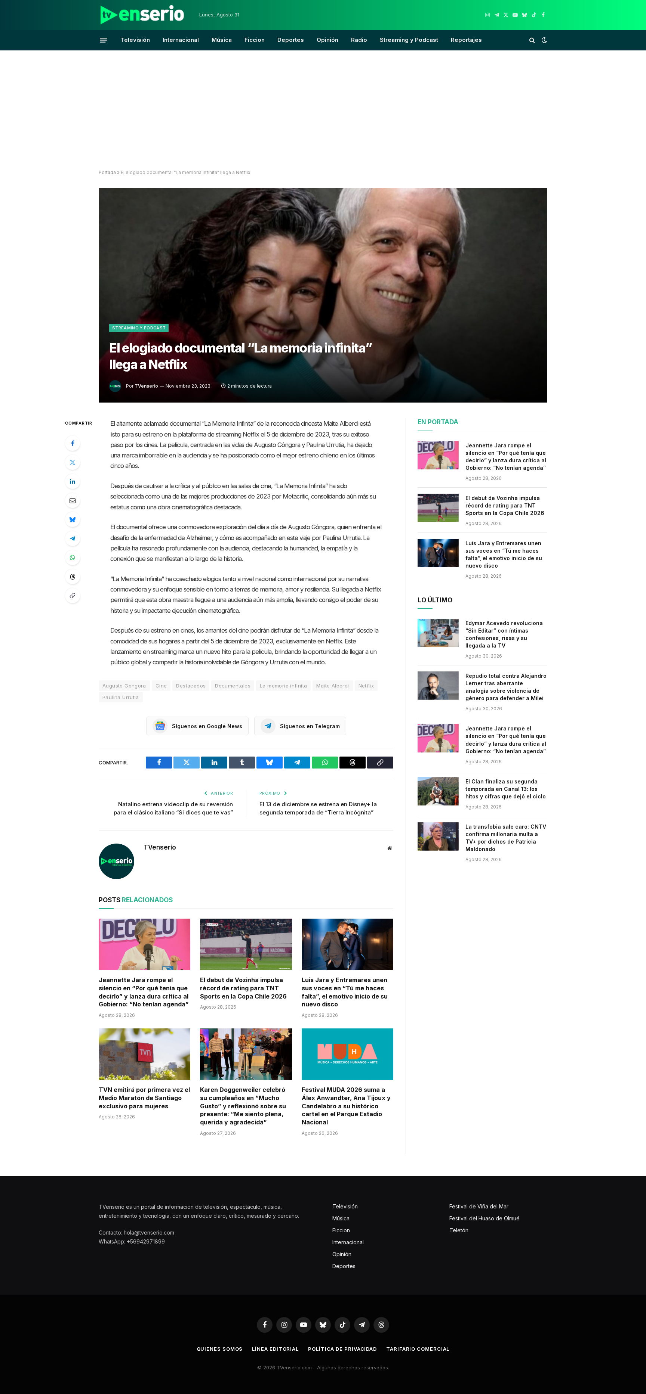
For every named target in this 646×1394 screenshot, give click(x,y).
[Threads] (72, 576)
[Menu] (103, 40)
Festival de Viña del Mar (478, 1206)
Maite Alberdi (332, 686)
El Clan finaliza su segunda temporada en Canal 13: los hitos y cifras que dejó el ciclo (505, 789)
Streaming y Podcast (409, 39)
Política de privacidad (342, 1349)
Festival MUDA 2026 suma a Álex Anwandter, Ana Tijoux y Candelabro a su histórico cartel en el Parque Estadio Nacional (346, 1106)
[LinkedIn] (72, 481)
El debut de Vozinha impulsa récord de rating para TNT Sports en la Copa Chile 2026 (243, 988)
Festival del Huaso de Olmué (484, 1218)
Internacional (181, 39)
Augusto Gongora (124, 686)
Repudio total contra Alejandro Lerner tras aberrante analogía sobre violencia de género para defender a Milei (506, 687)
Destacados (191, 686)
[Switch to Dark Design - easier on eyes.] (543, 40)
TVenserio (146, 386)
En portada (438, 422)
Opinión (327, 39)
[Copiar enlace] (72, 595)
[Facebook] (72, 443)
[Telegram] (72, 538)
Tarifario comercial (417, 1349)
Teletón (458, 1230)
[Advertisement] (323, 110)
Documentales (232, 686)
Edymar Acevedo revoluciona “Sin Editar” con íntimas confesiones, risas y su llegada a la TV (504, 634)
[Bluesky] (72, 519)
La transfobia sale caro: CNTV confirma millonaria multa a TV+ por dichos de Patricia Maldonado (505, 837)
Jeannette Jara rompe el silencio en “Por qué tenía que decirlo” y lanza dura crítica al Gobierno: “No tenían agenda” (144, 992)
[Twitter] (72, 462)
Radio (359, 39)
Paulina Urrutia (120, 697)
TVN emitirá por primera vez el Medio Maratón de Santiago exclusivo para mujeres (144, 1098)
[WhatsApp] (72, 557)
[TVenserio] (142, 15)
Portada (107, 172)
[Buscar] (532, 40)
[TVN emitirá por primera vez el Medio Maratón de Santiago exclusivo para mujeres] (144, 1054)
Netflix (366, 686)
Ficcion (254, 39)
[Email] (72, 500)
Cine (161, 686)
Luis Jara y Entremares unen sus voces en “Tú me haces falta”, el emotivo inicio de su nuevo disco (345, 992)
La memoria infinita (283, 686)
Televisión (135, 39)
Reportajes (466, 39)
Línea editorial (275, 1349)
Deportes (290, 39)
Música (222, 39)
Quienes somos (220, 1349)
